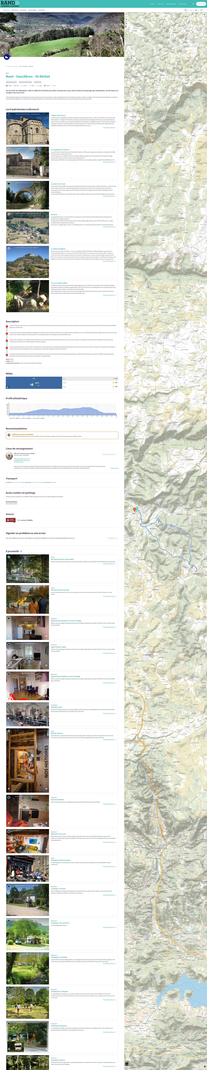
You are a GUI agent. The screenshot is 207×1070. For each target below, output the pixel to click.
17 (39, 1016)
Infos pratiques (32, 10)
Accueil (9, 66)
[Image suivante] (121, 34)
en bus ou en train (17, 482)
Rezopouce (53, 482)
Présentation (6, 10)
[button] (126, 19)
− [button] (126, 17)
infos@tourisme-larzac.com (21, 460)
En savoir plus (182, 4)
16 (37, 1016)
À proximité (41, 10)
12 (35, 851)
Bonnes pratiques (171, 4)
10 (32, 851)
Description (23, 10)
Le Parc (159, 4)
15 (35, 1016)
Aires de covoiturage (36, 482)
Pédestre (15, 66)
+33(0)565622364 (18, 462)
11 (34, 851)
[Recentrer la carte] (126, 23)
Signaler (112, 538)
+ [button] (126, 14)
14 (34, 1016)
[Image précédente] (2, 34)
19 (42, 1016)
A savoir (152, 4)
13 (37, 851)
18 (40, 1016)
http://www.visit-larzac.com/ (22, 459)
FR (192, 4)
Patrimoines (15, 10)
